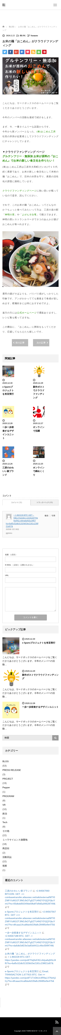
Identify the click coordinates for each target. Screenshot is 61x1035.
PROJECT (7, 778)
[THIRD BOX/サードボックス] (3, 4)
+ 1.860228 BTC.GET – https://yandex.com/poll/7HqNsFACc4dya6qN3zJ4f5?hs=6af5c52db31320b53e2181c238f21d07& (22, 521)
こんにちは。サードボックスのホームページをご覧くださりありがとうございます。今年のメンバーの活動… (29, 661)
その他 (5, 831)
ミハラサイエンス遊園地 (14, 839)
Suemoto (34, 35)
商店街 (5, 848)
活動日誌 (7, 857)
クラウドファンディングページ (19, 191)
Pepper (6, 787)
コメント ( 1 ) (16, 502)
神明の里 (10, 214)
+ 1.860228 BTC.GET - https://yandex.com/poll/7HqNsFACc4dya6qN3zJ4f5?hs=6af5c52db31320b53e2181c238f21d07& (30, 960)
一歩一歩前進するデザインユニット (40, 707)
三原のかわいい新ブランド (8, 471)
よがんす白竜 (29, 214)
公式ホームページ (27, 313)
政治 (4, 813)
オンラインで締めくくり (38, 471)
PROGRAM (8, 796)
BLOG (23, 35)
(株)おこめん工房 (46, 131)
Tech (4, 822)
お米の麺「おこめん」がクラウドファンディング (30, 953)
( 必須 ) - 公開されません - (19, 565)
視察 (4, 865)
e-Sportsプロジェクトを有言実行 (8, 390)
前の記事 (20, 343)
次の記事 (41, 343)
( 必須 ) (10, 555)
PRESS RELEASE (11, 770)
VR (4, 805)
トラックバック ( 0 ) (44, 502)
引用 (53, 516)
